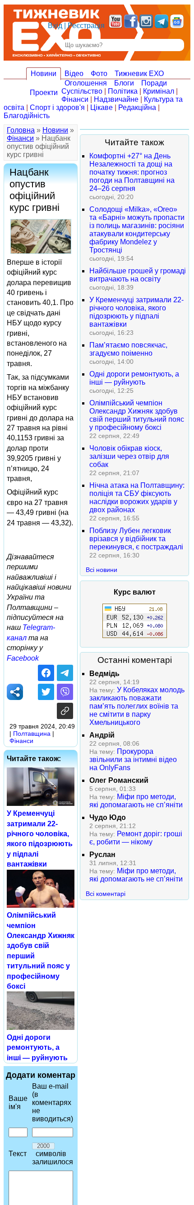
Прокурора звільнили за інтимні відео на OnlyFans (133, 760)
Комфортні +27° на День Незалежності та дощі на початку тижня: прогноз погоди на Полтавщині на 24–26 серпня (132, 172)
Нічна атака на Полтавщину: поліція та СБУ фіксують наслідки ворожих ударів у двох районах (137, 497)
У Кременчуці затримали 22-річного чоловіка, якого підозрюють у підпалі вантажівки (136, 312)
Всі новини (101, 569)
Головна (21, 130)
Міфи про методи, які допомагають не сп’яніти (136, 801)
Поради (154, 83)
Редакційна (137, 107)
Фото (99, 73)
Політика (123, 91)
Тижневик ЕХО (139, 73)
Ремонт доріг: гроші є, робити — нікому (135, 838)
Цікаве (101, 107)
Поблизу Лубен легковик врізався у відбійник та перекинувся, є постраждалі (136, 539)
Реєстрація (86, 25)
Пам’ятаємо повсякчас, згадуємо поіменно (128, 349)
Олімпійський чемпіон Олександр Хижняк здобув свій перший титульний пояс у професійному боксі (136, 415)
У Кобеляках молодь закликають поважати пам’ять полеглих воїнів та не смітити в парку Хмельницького (137, 706)
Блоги (124, 83)
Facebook (23, 658)
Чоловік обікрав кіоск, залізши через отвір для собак (129, 456)
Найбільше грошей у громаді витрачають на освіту (137, 275)
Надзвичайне (116, 99)
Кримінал (158, 91)
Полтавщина (32, 733)
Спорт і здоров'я (57, 107)
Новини (43, 73)
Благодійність (27, 115)
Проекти (44, 92)
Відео (74, 73)
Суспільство (81, 91)
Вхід (55, 25)
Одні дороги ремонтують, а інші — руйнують (37, 1048)
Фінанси (74, 99)
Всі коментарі (105, 893)
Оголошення (86, 83)
